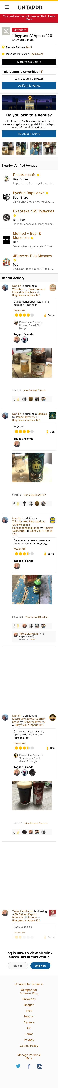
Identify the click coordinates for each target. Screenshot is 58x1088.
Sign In (18, 965)
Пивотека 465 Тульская (33, 211)
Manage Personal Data (29, 1056)
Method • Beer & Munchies (27, 235)
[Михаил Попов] (24, 832)
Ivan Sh (16, 285)
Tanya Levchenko (28, 633)
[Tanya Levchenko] (24, 626)
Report (33, 639)
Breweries (29, 999)
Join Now (40, 965)
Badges (29, 1005)
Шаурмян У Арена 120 (26, 295)
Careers (29, 1022)
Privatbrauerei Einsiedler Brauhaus (29, 290)
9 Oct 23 (16, 390)
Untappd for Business (29, 984)
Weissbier (18, 289)
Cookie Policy (29, 1045)
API (29, 1028)
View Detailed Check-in (35, 390)
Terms (29, 1034)
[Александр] (37, 399)
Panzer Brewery (25, 417)
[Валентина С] (37, 626)
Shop (29, 1010)
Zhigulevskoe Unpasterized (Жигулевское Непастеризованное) (28, 524)
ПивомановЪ (24, 174)
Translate (19, 310)
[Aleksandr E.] (43, 399)
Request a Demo (29, 133)
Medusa (42, 413)
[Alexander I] (24, 399)
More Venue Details (29, 61)
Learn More (37, 53)
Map (28, 47)
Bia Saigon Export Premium (24, 916)
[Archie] (31, 399)
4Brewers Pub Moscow (32, 256)
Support (29, 1016)
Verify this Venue (29, 85)
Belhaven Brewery (34, 722)
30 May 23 (17, 617)
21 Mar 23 (17, 823)
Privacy (29, 1039)
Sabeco (32, 917)
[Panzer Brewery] (24, 503)
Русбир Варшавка (29, 193)
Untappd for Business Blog (29, 991)
